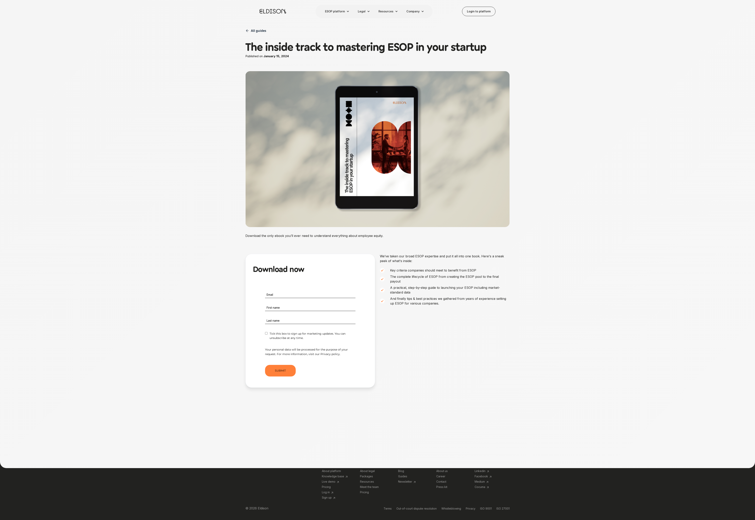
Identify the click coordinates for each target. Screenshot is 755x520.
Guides (402, 476)
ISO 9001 (486, 508)
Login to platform (479, 11)
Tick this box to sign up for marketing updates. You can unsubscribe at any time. (307, 336)
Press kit (441, 487)
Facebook (481, 476)
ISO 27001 (503, 508)
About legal (367, 471)
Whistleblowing (451, 508)
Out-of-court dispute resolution (416, 508)
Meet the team (369, 487)
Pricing (326, 487)
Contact (441, 481)
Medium (480, 481)
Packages (366, 476)
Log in (326, 492)
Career (440, 476)
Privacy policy (330, 354)
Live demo (328, 481)
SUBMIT (280, 370)
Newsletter (405, 481)
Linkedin (480, 471)
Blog (401, 471)
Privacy (470, 508)
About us (442, 471)
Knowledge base (333, 476)
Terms (388, 508)
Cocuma (480, 487)
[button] (336, 11)
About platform (331, 471)
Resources (367, 481)
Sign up (327, 497)
